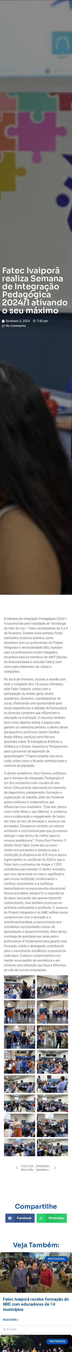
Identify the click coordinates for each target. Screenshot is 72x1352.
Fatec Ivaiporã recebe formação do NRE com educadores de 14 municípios (36, 1304)
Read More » (11, 1319)
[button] (20, 1218)
